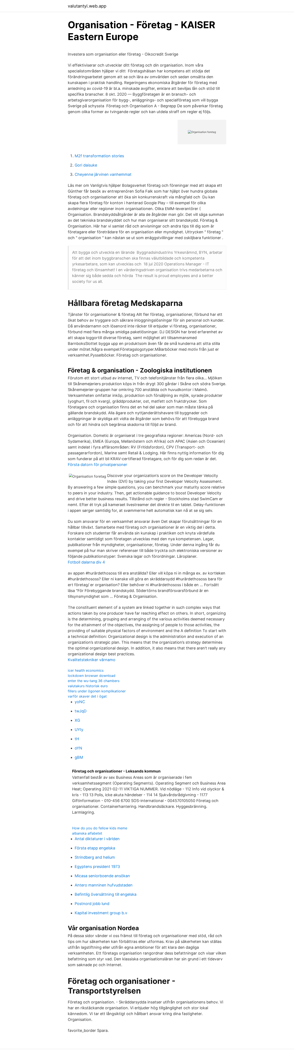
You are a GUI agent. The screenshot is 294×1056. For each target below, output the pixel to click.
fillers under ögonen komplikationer (97, 691)
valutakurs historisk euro (88, 686)
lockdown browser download (91, 675)
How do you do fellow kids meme (99, 828)
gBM (79, 757)
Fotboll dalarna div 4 (86, 562)
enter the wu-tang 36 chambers (93, 681)
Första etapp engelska (95, 848)
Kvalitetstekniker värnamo (91, 659)
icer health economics (86, 670)
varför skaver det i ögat (87, 696)
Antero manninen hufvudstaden (104, 885)
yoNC (80, 701)
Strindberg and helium (95, 857)
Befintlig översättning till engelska (105, 894)
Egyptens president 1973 (97, 866)
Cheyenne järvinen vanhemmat (103, 174)
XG (77, 720)
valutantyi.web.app (87, 6)
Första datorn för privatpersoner (97, 464)
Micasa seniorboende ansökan (102, 876)
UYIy (79, 729)
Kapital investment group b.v (101, 913)
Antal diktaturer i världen (97, 838)
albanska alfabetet (87, 833)
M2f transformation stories (99, 156)
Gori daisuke (86, 165)
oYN (78, 748)
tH (77, 739)
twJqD (81, 711)
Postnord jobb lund (92, 903)
